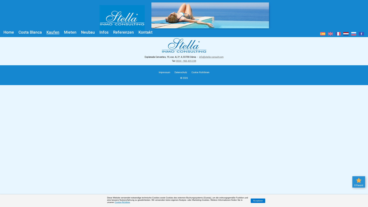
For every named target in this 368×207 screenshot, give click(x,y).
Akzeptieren (258, 201)
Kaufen (52, 32)
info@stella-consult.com (211, 57)
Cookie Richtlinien (200, 72)
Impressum (164, 72)
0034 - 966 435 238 (186, 61)
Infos (104, 32)
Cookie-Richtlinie (122, 202)
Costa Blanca (30, 32)
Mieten (70, 32)
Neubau (88, 32)
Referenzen (123, 32)
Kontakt (145, 32)
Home (8, 32)
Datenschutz (181, 72)
